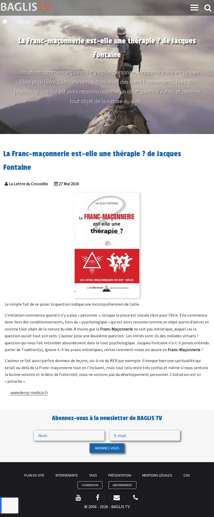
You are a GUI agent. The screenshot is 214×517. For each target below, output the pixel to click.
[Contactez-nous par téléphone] (136, 497)
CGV (186, 475)
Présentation (119, 475)
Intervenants (67, 475)
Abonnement (122, 485)
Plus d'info (107, 117)
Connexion (90, 485)
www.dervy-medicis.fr (29, 392)
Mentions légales (157, 475)
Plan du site (34, 475)
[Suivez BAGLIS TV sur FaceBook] (98, 497)
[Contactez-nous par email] (117, 497)
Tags (93, 475)
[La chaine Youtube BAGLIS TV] (79, 497)
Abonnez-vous (107, 448)
